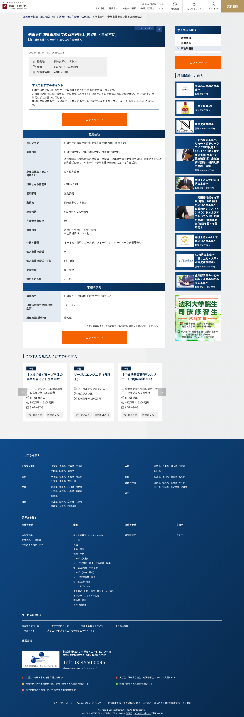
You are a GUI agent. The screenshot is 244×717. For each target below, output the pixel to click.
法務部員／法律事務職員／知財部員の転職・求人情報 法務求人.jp (57, 683)
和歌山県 (72, 505)
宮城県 (79, 466)
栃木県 (62, 476)
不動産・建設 (79, 600)
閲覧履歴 (175, 8)
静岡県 (79, 491)
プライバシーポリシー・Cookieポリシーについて (77, 703)
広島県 (182, 466)
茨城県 (54, 476)
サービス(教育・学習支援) (85, 567)
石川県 (71, 486)
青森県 (62, 466)
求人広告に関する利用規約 (167, 703)
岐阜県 (71, 491)
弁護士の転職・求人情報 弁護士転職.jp (44, 677)
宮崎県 (165, 486)
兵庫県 (54, 505)
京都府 (71, 501)
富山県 (62, 486)
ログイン (213, 8)
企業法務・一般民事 (31, 539)
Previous (22, 392)
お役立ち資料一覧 (30, 625)
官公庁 (179, 535)
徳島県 (157, 476)
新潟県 (54, 486)
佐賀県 (165, 482)
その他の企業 (79, 604)
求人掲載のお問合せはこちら (137, 703)
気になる (194, 8)
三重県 (54, 501)
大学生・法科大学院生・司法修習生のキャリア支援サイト (147, 677)
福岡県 (157, 482)
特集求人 (113, 8)
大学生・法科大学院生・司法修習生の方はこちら (70, 630)
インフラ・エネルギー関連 (86, 595)
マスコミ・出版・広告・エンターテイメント (94, 590)
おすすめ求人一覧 (60, 625)
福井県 (79, 486)
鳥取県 (157, 466)
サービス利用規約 (112, 703)
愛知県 (54, 495)
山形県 (62, 470)
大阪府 (79, 501)
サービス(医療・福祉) (83, 572)
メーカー (77, 539)
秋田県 (54, 470)
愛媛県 (174, 476)
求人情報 (99, 8)
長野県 (62, 491)
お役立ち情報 (129, 8)
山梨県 (54, 491)
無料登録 (232, 6)
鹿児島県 (175, 486)
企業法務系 (27, 535)
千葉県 (54, 480)
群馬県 (71, 476)
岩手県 (71, 466)
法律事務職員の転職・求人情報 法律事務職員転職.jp (51, 689)
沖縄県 (184, 486)
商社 (75, 544)
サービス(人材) (80, 558)
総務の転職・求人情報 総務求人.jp (136, 683)
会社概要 (186, 703)
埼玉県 (79, 476)
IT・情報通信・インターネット (88, 535)
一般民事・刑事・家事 (32, 544)
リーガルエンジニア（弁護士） (92, 376)
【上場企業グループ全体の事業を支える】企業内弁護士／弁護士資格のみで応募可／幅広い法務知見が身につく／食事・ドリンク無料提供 (44, 376)
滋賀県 (62, 501)
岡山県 (174, 466)
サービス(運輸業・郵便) (84, 576)
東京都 (62, 480)
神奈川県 (72, 480)
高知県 (182, 476)
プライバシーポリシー (143, 713)
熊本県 (182, 482)
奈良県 (62, 505)
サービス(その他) (81, 581)
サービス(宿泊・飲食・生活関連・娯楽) (92, 563)
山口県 (157, 470)
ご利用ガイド (28, 630)
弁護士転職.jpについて (152, 8)
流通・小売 (78, 553)
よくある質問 (122, 625)
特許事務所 (130, 535)
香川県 (165, 476)
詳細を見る (53, 415)
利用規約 (129, 713)
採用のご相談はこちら (153, 4)
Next (162, 392)
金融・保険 (78, 549)
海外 (127, 492)
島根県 (165, 466)
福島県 (71, 470)
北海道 (54, 466)
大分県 (157, 486)
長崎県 (174, 482)
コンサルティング (81, 586)
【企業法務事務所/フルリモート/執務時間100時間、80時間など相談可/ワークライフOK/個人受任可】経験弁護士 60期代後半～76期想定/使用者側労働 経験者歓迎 (139, 376)
